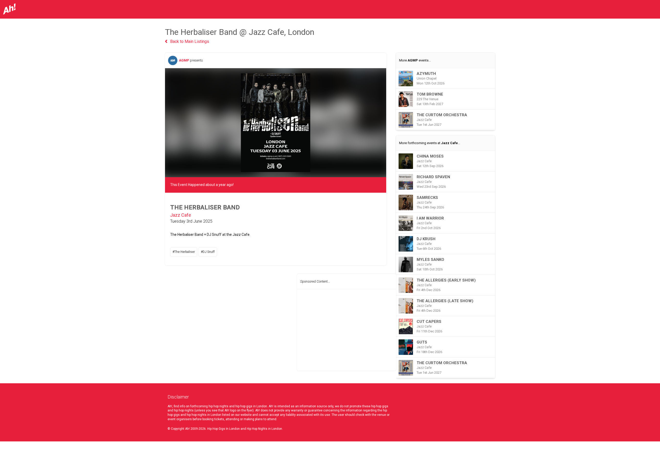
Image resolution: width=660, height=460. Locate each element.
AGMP (184, 60)
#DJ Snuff (208, 252)
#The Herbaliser (183, 252)
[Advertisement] (346, 330)
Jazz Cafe (180, 215)
